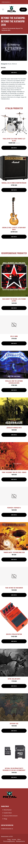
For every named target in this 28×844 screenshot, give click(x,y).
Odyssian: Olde (14, 723)
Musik (9, 64)
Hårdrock (14, 64)
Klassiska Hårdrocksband (10, 816)
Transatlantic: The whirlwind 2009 (14, 552)
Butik (23, 9)
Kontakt (14, 839)
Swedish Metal (8, 813)
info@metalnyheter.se (6, 2)
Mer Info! (14, 72)
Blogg (5, 819)
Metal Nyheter (8, 810)
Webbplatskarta (20, 841)
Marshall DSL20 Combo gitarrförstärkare (14, 183)
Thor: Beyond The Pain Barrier (14, 588)
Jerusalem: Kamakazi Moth (14, 428)
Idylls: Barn (14, 336)
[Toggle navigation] (3, 9)
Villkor (19, 839)
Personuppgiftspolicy (9, 841)
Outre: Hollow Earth (14, 679)
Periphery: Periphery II (14, 508)
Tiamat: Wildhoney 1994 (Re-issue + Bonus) (14, 472)
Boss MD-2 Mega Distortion (14, 634)
